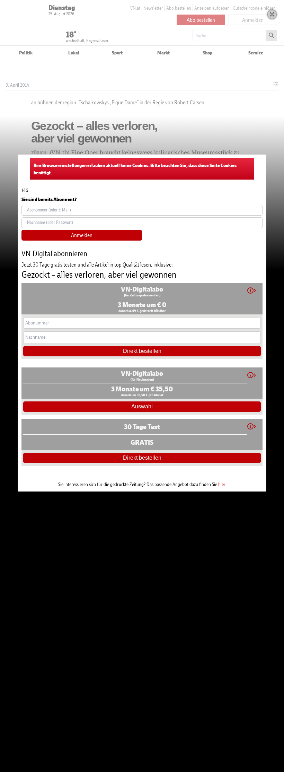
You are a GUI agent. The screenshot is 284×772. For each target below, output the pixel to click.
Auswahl (142, 406)
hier (221, 484)
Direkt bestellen (142, 351)
